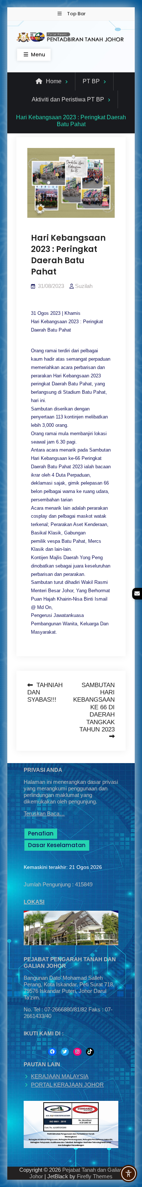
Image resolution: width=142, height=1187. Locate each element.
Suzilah (83, 286)
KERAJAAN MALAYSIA (59, 1076)
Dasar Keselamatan (57, 845)
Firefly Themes (95, 1176)
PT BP (91, 81)
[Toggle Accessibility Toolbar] (129, 1174)
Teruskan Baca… (44, 813)
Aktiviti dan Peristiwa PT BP (68, 99)
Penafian (41, 833)
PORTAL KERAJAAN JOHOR (67, 1085)
